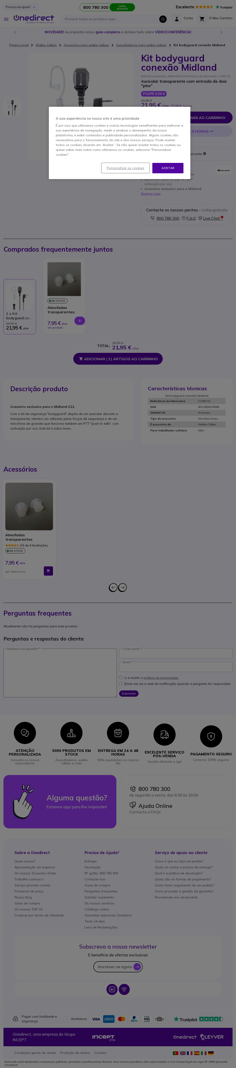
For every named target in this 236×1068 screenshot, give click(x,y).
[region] (119, 143)
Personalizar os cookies (125, 168)
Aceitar (168, 168)
